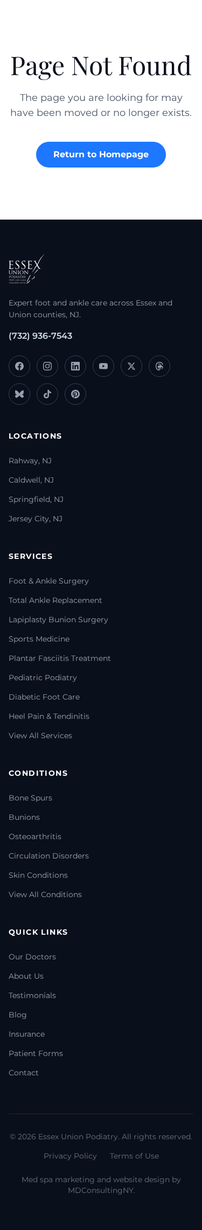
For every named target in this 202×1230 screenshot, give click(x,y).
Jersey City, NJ (35, 518)
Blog (18, 1015)
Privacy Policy (70, 1156)
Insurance (27, 1034)
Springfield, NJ (36, 499)
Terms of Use (134, 1156)
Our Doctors (32, 957)
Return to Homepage (101, 154)
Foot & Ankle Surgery (49, 581)
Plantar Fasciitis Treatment (60, 658)
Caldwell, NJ (31, 480)
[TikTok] (47, 394)
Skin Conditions (38, 875)
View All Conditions (45, 894)
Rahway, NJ (30, 460)
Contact (24, 1073)
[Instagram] (47, 366)
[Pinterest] (75, 394)
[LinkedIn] (75, 366)
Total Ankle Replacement (55, 600)
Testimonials (32, 995)
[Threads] (159, 366)
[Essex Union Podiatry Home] (37, 24)
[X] (131, 366)
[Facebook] (19, 366)
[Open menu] (172, 24)
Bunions (24, 817)
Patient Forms (36, 1053)
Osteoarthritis (35, 836)
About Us (26, 976)
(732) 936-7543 (40, 336)
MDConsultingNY (100, 1190)
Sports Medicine (39, 639)
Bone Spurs (30, 798)
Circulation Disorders (49, 856)
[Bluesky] (19, 394)
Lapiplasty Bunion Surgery (58, 619)
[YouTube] (103, 366)
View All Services (40, 735)
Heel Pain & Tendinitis (49, 716)
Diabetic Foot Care (44, 697)
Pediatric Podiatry (43, 677)
